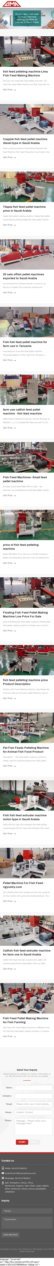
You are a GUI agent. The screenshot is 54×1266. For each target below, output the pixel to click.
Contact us (8, 1161)
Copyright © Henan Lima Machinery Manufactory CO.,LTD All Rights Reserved (27, 1250)
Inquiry (5, 1201)
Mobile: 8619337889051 (16, 1168)
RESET (34, 1142)
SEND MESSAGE (10, 1235)
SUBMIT (22, 1142)
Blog (25, 14)
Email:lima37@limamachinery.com (20, 1173)
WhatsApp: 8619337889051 (18, 1178)
